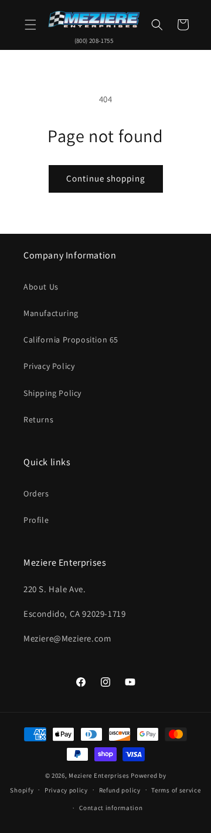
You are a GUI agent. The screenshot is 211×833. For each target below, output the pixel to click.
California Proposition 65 (70, 339)
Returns (38, 419)
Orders (36, 493)
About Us (41, 286)
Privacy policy (66, 790)
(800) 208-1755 (94, 40)
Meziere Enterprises (99, 775)
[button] (30, 25)
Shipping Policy (52, 393)
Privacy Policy (48, 366)
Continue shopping (105, 178)
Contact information (110, 808)
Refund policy (120, 790)
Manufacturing (51, 313)
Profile (36, 520)
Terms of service (175, 790)
